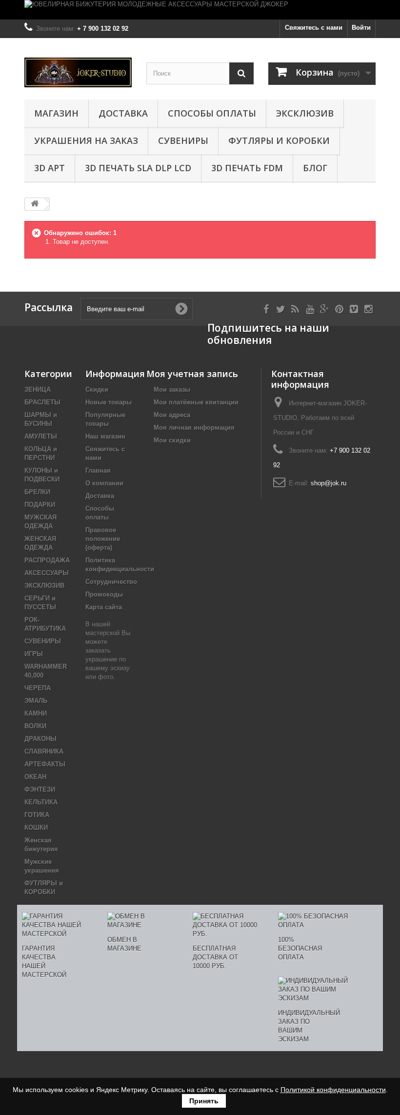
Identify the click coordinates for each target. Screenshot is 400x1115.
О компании (104, 483)
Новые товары (108, 402)
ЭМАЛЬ (35, 700)
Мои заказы (172, 389)
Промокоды (104, 594)
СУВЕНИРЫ (183, 140)
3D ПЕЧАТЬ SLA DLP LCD (138, 168)
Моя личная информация (194, 427)
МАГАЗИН (56, 113)
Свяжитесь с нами (313, 27)
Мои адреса (172, 414)
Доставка (123, 113)
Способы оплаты (212, 113)
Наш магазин (105, 436)
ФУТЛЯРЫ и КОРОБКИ (279, 140)
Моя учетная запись (192, 373)
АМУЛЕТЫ (40, 436)
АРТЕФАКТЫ (44, 764)
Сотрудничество (111, 581)
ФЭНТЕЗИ (39, 789)
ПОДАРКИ (39, 504)
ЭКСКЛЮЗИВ (305, 113)
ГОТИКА (36, 814)
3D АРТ (49, 168)
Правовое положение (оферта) (102, 538)
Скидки (96, 389)
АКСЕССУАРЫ (46, 573)
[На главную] (34, 204)
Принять (204, 1101)
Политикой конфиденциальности (333, 1090)
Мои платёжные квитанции (196, 402)
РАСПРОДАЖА (47, 560)
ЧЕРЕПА (37, 688)
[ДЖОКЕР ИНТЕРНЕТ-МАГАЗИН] (78, 72)
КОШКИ (36, 827)
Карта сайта (103, 607)
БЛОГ (315, 168)
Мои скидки (172, 440)
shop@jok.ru (328, 483)
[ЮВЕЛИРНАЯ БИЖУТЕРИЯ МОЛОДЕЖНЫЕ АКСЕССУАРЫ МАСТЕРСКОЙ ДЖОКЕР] (200, 10)
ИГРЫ (33, 653)
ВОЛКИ (35, 726)
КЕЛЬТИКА (41, 802)
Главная (98, 470)
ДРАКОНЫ (40, 738)
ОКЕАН (35, 776)
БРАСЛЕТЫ (42, 402)
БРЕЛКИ (37, 492)
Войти (361, 27)
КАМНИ (35, 713)
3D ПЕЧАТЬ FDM (247, 168)
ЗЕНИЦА (37, 389)
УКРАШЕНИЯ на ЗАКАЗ (86, 140)
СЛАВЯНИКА (43, 751)
